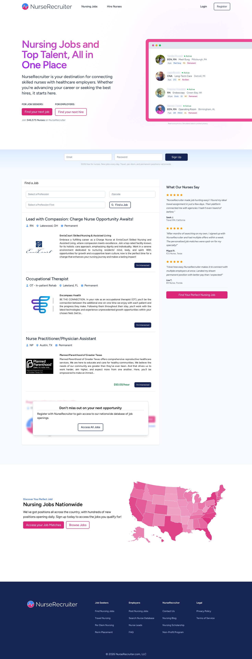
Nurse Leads (135, 625)
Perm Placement (104, 632)
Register (222, 6)
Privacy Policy (203, 611)
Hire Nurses (114, 6)
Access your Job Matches (43, 525)
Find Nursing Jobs (104, 611)
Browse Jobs (77, 525)
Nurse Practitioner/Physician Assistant (61, 338)
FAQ (131, 632)
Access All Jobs (90, 427)
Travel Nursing (102, 618)
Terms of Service (205, 618)
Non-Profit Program (173, 632)
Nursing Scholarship (173, 625)
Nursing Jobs (89, 6)
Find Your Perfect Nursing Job (197, 294)
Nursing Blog (169, 618)
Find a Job (121, 204)
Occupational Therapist (47, 278)
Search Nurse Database (141, 618)
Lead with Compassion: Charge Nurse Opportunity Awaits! (79, 219)
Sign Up (176, 157)
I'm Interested (142, 265)
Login (203, 6)
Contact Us (169, 611)
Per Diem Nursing (104, 625)
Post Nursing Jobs (138, 611)
